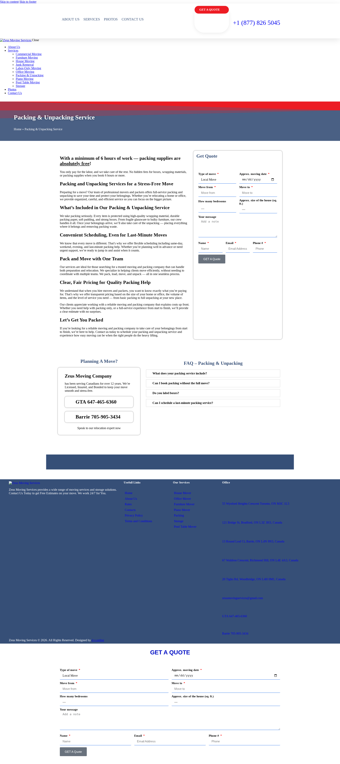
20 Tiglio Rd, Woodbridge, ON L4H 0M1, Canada (253, 579)
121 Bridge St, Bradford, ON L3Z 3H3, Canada (252, 522)
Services (91, 19)
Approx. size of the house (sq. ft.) (258, 202)
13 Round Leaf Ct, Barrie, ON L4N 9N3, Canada (253, 541)
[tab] (213, 373)
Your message (207, 216)
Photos (111, 19)
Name (202, 243)
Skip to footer (27, 1)
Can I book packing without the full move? (181, 383)
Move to (245, 187)
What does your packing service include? (179, 373)
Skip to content (9, 1)
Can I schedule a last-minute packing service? (182, 403)
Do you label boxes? (165, 393)
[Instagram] (13, 501)
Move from (206, 187)
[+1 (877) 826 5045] (236, 9)
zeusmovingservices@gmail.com (242, 598)
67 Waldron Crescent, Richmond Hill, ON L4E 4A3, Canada (260, 560)
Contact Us (133, 19)
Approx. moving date (253, 174)
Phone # (258, 243)
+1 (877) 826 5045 (256, 22)
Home (17, 129)
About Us (70, 19)
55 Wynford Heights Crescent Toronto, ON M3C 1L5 (255, 503)
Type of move (207, 174)
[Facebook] (22, 501)
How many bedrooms (212, 201)
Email (230, 243)
